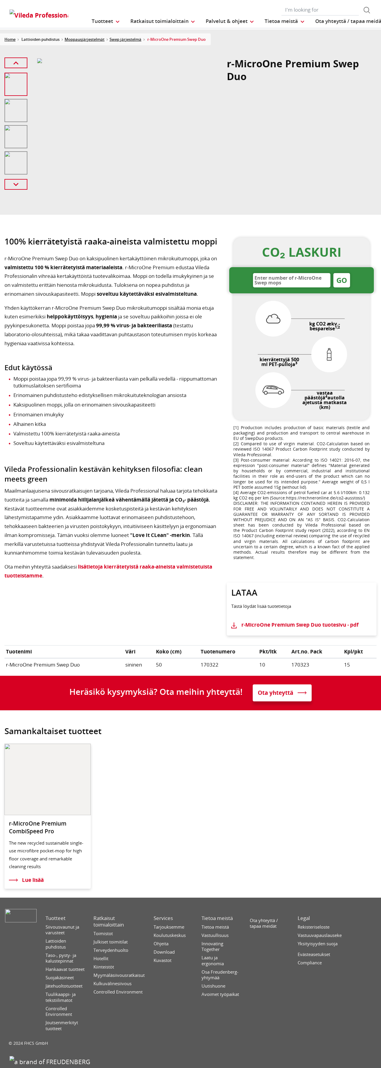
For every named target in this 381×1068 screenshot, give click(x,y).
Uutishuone (213, 986)
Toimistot (103, 933)
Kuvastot (162, 960)
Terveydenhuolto (110, 950)
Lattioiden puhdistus (56, 944)
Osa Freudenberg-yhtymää (220, 975)
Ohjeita (161, 943)
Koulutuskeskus (170, 935)
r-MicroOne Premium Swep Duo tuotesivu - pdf (300, 624)
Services (163, 918)
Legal (304, 918)
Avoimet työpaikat (220, 994)
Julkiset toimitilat (110, 942)
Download (164, 952)
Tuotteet (55, 918)
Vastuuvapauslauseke (320, 935)
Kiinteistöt (103, 967)
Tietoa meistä (217, 918)
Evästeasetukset (314, 954)
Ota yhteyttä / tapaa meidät (264, 923)
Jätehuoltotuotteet (64, 986)
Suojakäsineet (60, 977)
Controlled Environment (59, 1011)
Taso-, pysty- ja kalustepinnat (61, 958)
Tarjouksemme (169, 927)
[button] (106, 21)
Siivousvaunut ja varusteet (62, 930)
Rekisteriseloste (314, 927)
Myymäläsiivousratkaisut (119, 975)
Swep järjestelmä (125, 39)
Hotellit (100, 958)
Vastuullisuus (215, 935)
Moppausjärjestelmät (84, 39)
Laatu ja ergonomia (213, 960)
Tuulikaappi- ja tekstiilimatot (61, 997)
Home (9, 39)
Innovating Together (212, 946)
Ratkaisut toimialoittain (108, 921)
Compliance (310, 963)
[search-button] (367, 10)
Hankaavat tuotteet (65, 969)
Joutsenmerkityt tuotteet (62, 1025)
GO (341, 280)
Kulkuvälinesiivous (112, 983)
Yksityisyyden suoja (318, 943)
